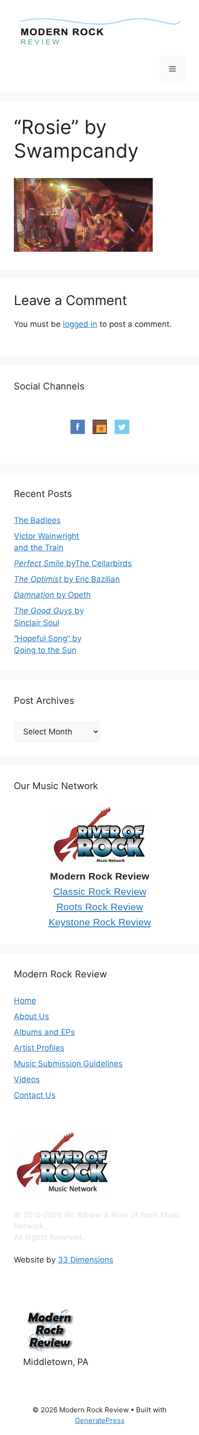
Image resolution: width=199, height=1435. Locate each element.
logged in (80, 324)
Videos (27, 1079)
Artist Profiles (39, 1047)
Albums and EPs (44, 1032)
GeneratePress (99, 1420)
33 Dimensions (85, 1259)
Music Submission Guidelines (68, 1063)
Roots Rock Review (99, 906)
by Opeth (52, 595)
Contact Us (35, 1095)
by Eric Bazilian (67, 579)
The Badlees (37, 520)
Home (25, 1000)
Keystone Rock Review (100, 922)
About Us (31, 1016)
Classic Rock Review (99, 891)
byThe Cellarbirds (73, 563)
